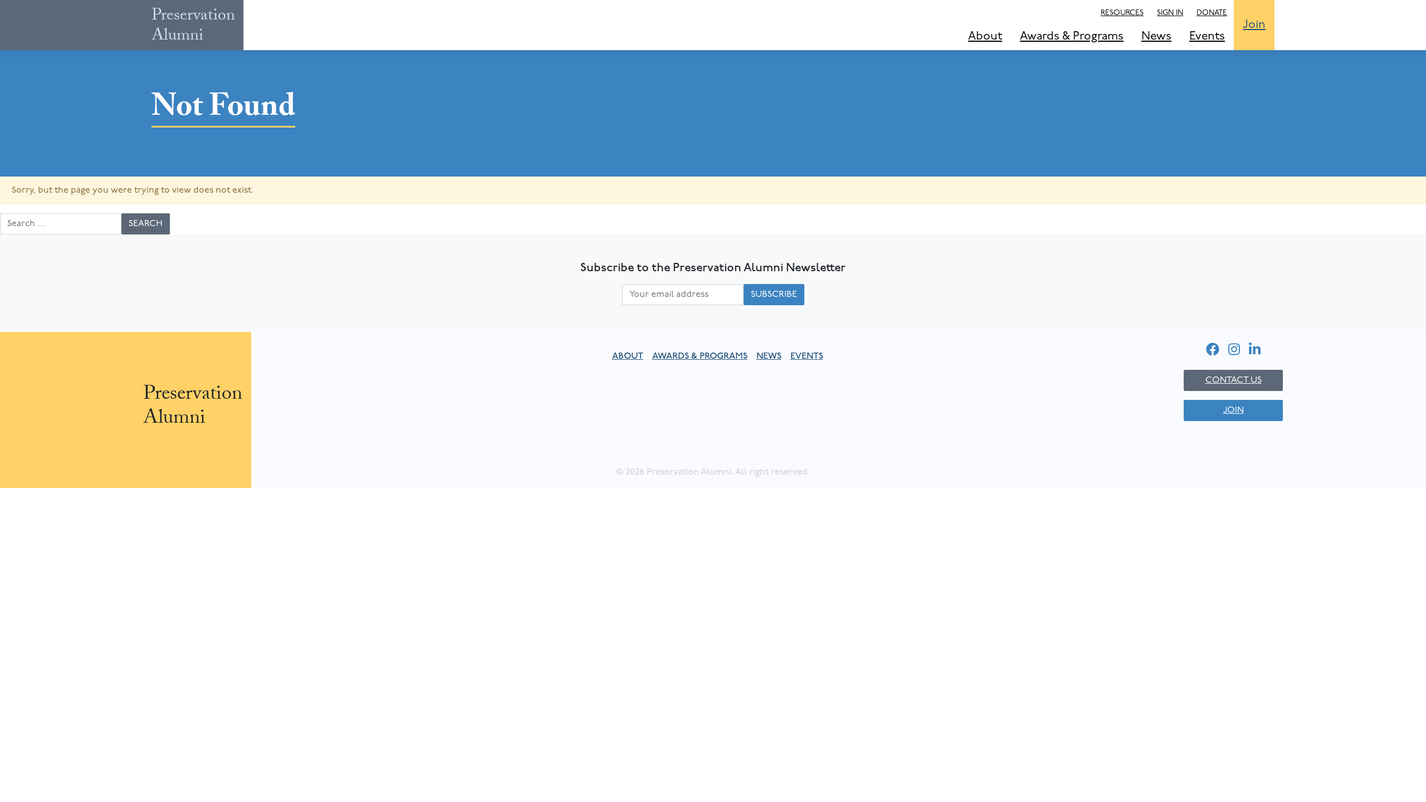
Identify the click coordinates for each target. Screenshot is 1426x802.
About (985, 36)
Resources (1122, 13)
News (1156, 36)
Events (1207, 36)
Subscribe (774, 294)
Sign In (1170, 13)
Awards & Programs (1072, 36)
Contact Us (1233, 380)
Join (1254, 25)
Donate (1212, 13)
